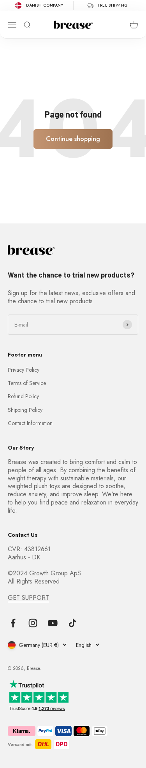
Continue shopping (73, 138)
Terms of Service (27, 383)
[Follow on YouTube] (52, 623)
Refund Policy (23, 396)
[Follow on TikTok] (72, 623)
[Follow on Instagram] (33, 623)
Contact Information (30, 423)
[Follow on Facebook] (13, 623)
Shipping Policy (25, 410)
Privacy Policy (23, 370)
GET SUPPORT (28, 597)
